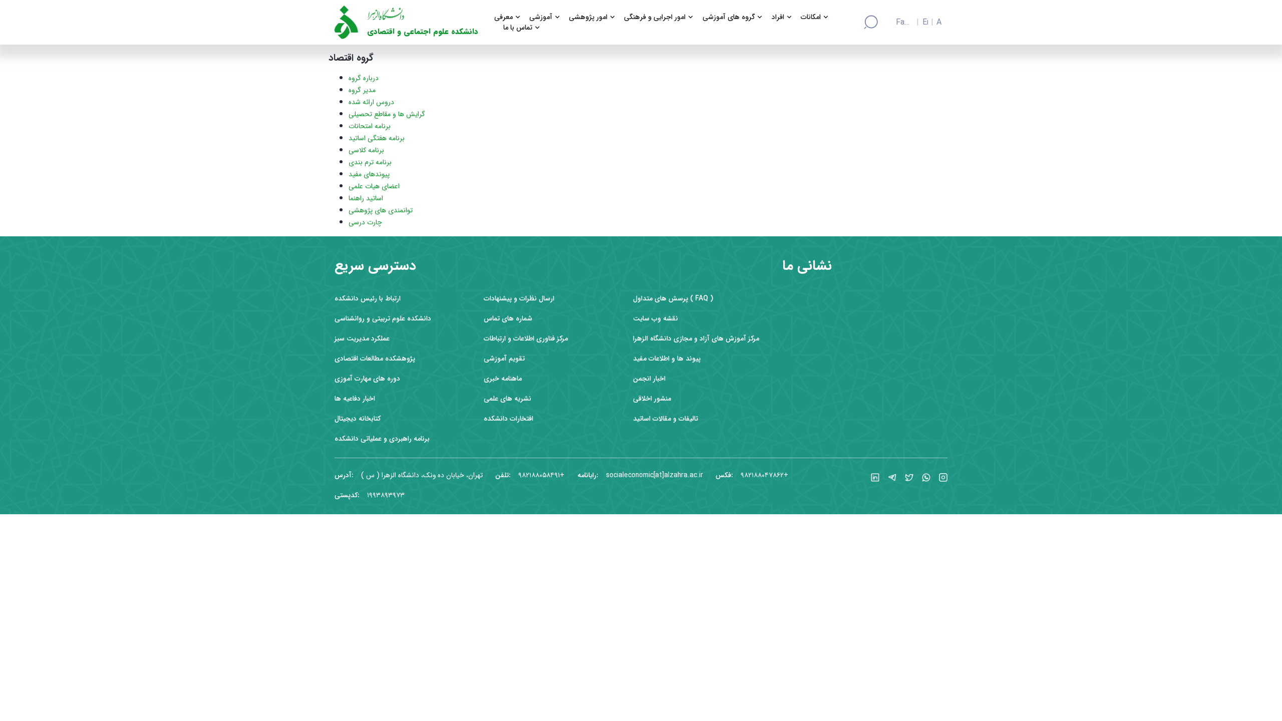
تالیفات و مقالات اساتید (665, 419)
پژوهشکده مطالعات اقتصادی (375, 358)
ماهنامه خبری (503, 379)
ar (938, 23)
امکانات (811, 17)
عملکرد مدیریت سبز (362, 338)
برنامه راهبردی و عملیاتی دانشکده (382, 439)
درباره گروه (364, 78)
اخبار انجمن (649, 379)
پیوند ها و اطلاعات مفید (667, 358)
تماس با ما (517, 28)
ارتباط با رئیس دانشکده (368, 298)
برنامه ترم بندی (370, 162)
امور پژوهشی (588, 17)
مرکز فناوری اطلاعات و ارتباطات (526, 338)
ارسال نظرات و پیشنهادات (519, 298)
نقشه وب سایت (655, 318)
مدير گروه (362, 90)
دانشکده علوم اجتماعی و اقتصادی (422, 32)
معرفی (503, 17)
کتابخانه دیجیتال (358, 419)
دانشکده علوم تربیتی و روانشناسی (383, 318)
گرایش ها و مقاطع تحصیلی (387, 114)
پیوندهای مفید (369, 174)
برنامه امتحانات (370, 126)
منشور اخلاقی (652, 399)
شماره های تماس (508, 318)
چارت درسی (365, 222)
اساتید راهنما (366, 198)
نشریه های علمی (507, 399)
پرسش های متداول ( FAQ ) (673, 298)
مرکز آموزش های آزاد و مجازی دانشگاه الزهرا (696, 338)
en (925, 23)
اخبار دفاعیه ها (355, 399)
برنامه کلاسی (366, 150)
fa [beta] (899, 23)
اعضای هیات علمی (374, 186)
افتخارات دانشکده (508, 419)
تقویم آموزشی (504, 358)
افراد (778, 17)
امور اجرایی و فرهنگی (655, 17)
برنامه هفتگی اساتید (377, 138)
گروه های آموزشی (729, 17)
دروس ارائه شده (371, 102)
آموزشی (540, 17)
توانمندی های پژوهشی (381, 210)
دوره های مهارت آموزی (367, 379)
